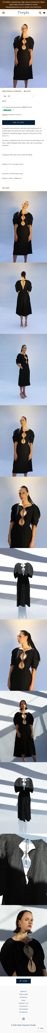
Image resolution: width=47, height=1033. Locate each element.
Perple (19, 1025)
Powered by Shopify (29, 1025)
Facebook (23, 1012)
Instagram (23, 1009)
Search (23, 991)
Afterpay (23, 997)
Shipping (4, 114)
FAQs (23, 1000)
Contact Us (23, 1003)
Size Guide (23, 994)
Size (5, 96)
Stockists (23, 1006)
